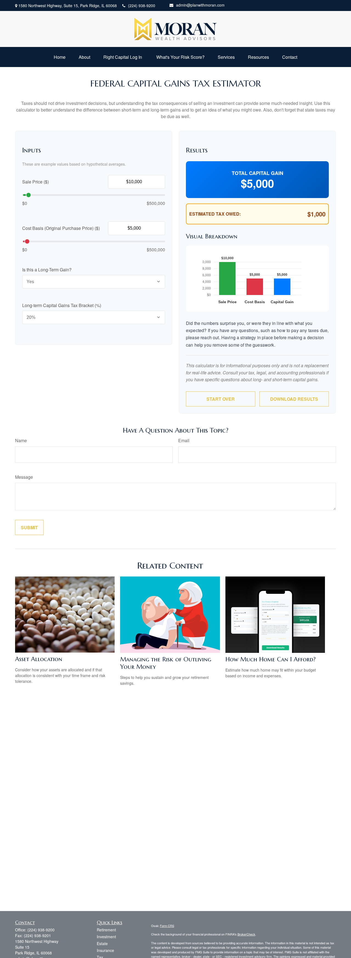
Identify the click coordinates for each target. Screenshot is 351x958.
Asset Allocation (38, 659)
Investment (106, 936)
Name (21, 440)
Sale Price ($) (35, 182)
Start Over (220, 399)
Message (24, 477)
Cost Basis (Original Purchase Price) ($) (61, 228)
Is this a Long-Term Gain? (47, 269)
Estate (102, 943)
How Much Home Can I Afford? (270, 659)
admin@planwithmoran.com (200, 5)
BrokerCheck (246, 934)
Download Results (294, 399)
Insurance (105, 950)
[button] (59, 57)
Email (183, 440)
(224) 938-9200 (141, 5)
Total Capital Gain (257, 173)
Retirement (106, 929)
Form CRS (167, 925)
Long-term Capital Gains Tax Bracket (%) (61, 305)
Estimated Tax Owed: (215, 214)
